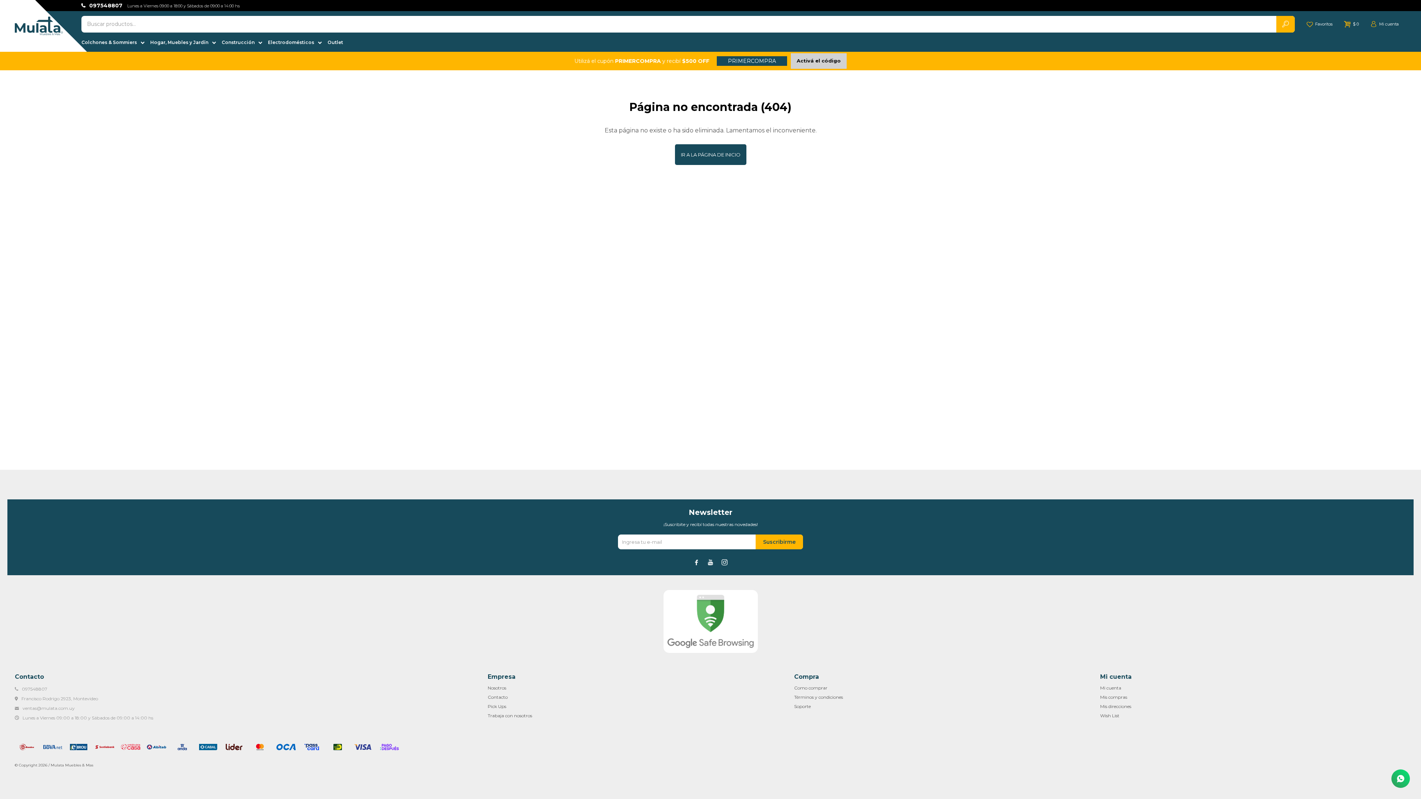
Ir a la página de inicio (710, 155)
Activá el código (819, 61)
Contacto (498, 697)
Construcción (238, 42)
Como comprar (810, 688)
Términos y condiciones (818, 697)
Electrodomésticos (291, 42)
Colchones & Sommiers (109, 42)
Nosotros (497, 688)
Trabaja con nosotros (510, 715)
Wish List (1109, 715)
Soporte (802, 706)
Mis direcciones (1115, 706)
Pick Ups (497, 706)
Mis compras (1113, 697)
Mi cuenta (1110, 688)
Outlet (335, 42)
